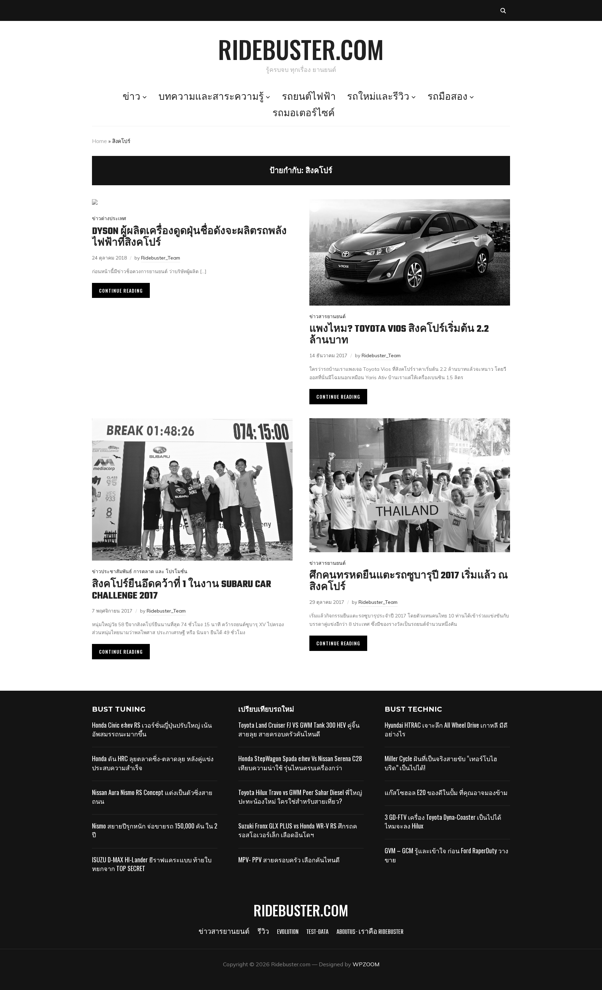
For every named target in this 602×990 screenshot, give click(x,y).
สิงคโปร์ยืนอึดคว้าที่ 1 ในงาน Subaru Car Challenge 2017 (181, 590)
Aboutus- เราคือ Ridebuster (370, 932)
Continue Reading (121, 290)
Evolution (288, 932)
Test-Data (318, 932)
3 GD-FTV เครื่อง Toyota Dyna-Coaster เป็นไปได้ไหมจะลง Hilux (443, 821)
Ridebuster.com (301, 49)
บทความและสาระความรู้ (211, 97)
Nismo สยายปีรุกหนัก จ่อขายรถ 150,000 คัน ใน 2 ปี (154, 830)
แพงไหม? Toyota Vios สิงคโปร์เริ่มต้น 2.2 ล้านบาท (399, 335)
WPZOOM (366, 964)
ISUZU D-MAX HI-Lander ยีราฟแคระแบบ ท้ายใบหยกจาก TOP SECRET (151, 864)
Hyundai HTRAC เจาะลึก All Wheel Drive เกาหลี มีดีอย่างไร (446, 729)
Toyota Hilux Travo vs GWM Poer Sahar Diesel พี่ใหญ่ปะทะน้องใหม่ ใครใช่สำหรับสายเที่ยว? (300, 796)
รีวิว (263, 932)
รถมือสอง (447, 97)
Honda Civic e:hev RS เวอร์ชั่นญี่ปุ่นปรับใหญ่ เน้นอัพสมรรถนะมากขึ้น (152, 729)
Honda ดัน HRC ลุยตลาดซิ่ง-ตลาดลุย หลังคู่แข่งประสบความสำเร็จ (153, 763)
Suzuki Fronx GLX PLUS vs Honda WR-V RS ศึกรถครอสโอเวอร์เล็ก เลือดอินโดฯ (297, 830)
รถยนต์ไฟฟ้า (309, 97)
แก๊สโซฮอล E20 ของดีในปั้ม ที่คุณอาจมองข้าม (446, 792)
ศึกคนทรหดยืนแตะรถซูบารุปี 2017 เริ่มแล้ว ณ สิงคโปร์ (408, 581)
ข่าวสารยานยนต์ (327, 316)
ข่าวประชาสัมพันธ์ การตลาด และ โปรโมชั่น (139, 571)
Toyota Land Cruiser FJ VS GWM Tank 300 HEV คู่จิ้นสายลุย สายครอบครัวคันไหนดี (299, 729)
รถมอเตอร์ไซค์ (303, 114)
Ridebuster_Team (160, 258)
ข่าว (131, 97)
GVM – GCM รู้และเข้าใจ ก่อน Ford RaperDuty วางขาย (446, 855)
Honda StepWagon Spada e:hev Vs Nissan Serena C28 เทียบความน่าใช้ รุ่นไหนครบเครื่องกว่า (300, 763)
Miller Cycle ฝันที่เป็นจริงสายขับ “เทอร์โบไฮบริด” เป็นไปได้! (441, 763)
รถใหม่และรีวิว (378, 97)
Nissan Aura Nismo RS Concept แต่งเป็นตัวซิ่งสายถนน (152, 796)
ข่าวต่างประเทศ (109, 218)
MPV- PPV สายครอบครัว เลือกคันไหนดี (289, 859)
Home (99, 141)
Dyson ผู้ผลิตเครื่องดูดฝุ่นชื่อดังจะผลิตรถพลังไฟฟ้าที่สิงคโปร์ (189, 237)
